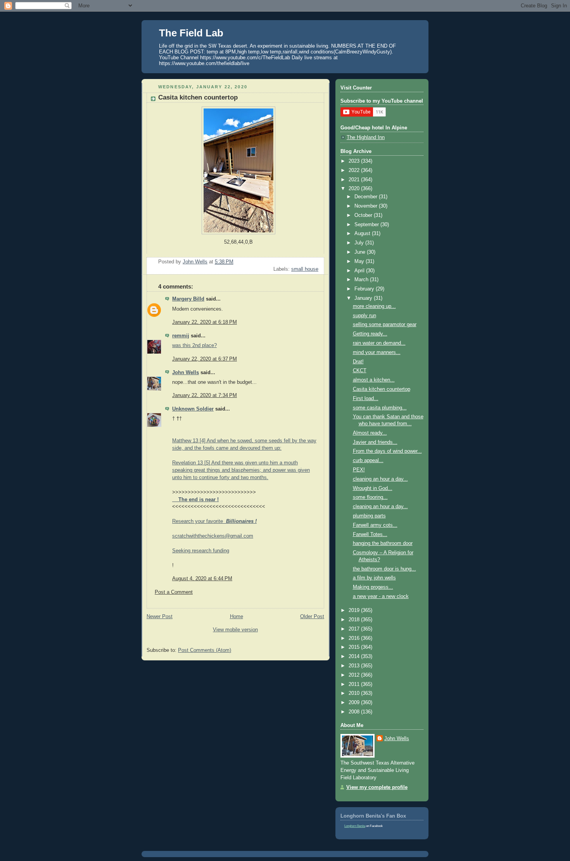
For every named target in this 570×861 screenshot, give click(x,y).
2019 (355, 610)
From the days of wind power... (387, 451)
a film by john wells (374, 578)
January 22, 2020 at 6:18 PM (204, 322)
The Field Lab (191, 33)
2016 (355, 638)
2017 (355, 629)
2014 (355, 656)
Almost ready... (370, 433)
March (362, 279)
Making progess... (373, 587)
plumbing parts (369, 516)
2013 (355, 666)
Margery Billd (188, 299)
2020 (355, 188)
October (364, 215)
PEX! (359, 470)
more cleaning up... (374, 306)
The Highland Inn (366, 137)
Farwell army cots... (375, 525)
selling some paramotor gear (384, 324)
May (360, 261)
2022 (355, 170)
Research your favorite (214, 521)
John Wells (185, 372)
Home (236, 616)
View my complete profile (377, 787)
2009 (355, 702)
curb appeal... (368, 460)
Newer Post (160, 616)
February (365, 289)
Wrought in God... (372, 488)
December (366, 196)
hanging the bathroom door (383, 543)
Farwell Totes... (370, 534)
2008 (355, 712)
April (360, 270)
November (366, 206)
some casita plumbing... (380, 408)
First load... (365, 398)
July (359, 243)
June (360, 252)
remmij (180, 336)
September (367, 224)
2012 (355, 675)
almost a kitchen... (374, 380)
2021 (355, 179)
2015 (355, 647)
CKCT (359, 370)
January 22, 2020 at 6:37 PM (204, 359)
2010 (355, 693)
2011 (355, 684)
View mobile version (235, 629)
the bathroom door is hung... (384, 569)
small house (304, 269)
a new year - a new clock (381, 596)
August (363, 233)
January (364, 298)
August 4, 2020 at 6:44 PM (202, 578)
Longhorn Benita (354, 826)
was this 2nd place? (194, 345)
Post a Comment (174, 592)
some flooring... (370, 497)
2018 (355, 619)
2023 (355, 161)
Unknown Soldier (193, 409)
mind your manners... (377, 352)
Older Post (312, 616)
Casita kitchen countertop (381, 389)
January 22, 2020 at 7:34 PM (204, 395)
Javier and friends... (375, 442)
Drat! (358, 361)
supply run (364, 315)
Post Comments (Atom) (204, 650)
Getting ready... (370, 334)
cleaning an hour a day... (380, 479)
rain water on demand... (379, 343)
